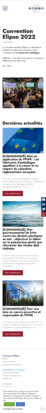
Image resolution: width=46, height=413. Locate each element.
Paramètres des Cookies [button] (12, 409)
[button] (5, 8)
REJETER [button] (20, 404)
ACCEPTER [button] (9, 404)
